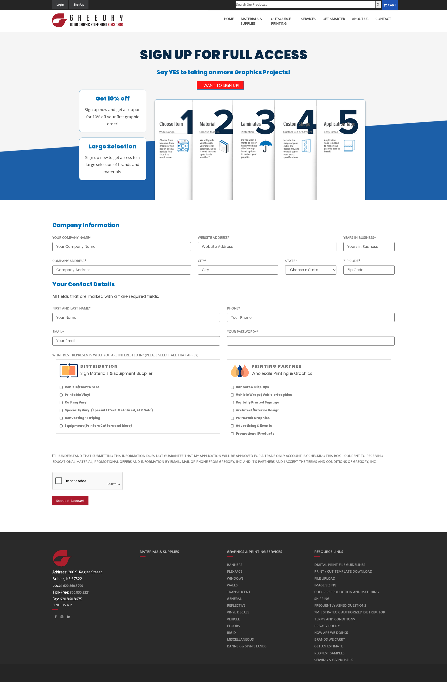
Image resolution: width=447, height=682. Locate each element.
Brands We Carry (329, 639)
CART (392, 5)
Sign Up (79, 4)
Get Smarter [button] (334, 19)
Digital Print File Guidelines (339, 564)
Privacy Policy (327, 626)
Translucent (239, 592)
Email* (58, 331)
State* (291, 261)
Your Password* (243, 331)
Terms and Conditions (334, 619)
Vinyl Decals (238, 612)
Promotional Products (255, 433)
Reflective (236, 605)
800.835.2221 (80, 592)
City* (202, 261)
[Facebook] (56, 616)
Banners (234, 564)
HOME (229, 19)
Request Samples (329, 653)
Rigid (231, 632)
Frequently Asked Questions (340, 605)
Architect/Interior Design (258, 410)
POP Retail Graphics (253, 418)
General (234, 598)
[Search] (378, 4)
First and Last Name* (71, 308)
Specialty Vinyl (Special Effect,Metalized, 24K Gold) (109, 410)
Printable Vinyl (77, 395)
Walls (232, 585)
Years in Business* (359, 237)
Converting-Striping (82, 418)
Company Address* (69, 261)
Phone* (233, 308)
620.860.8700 (73, 585)
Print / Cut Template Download (343, 571)
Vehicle (233, 619)
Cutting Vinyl (76, 402)
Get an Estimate (328, 646)
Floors (233, 626)
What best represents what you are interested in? (125, 355)
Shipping (321, 598)
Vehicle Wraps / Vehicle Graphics (264, 395)
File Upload (324, 578)
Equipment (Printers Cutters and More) (98, 425)
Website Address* (214, 237)
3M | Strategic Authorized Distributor (349, 612)
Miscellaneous (240, 639)
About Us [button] (360, 19)
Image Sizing (325, 585)
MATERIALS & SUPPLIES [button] (251, 21)
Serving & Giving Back (333, 660)
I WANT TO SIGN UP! (220, 85)
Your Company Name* (71, 237)
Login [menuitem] (60, 4)
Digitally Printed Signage (257, 402)
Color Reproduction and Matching (346, 592)
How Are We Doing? (331, 632)
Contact (383, 19)
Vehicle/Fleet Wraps (82, 387)
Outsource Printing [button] (281, 21)
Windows (235, 578)
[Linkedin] (62, 616)
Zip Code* (351, 261)
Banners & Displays (252, 387)
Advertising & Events (254, 425)
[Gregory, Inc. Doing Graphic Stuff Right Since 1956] (89, 20)
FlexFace (234, 571)
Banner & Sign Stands (247, 646)
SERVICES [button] (308, 19)
